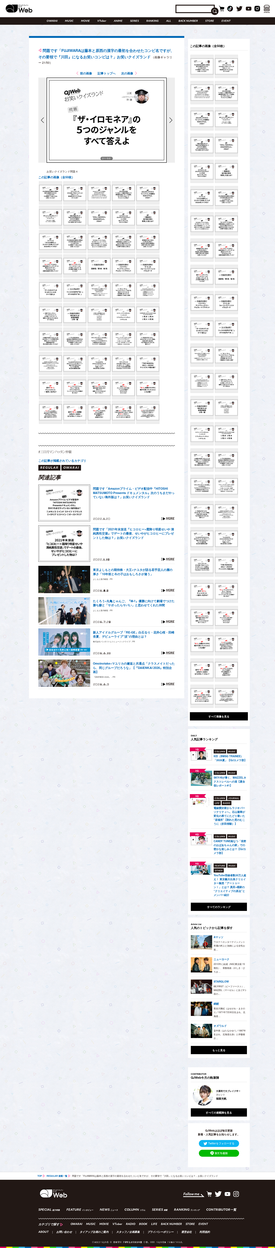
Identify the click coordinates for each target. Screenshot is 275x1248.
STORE (209, 21)
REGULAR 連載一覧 (57, 1176)
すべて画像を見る (218, 716)
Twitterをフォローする (221, 1143)
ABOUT (43, 1232)
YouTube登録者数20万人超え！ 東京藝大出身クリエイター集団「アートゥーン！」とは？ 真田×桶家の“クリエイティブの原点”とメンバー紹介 (230, 885)
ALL (168, 21)
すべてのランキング (219, 907)
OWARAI (52, 21)
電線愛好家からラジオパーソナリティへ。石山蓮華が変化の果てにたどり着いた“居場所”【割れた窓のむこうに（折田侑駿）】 (229, 815)
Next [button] (240, 1095)
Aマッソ (218, 937)
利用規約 (204, 1232)
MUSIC (69, 21)
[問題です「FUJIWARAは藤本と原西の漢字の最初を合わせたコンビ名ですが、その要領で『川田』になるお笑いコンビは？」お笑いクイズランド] (50, 193)
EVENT (225, 21)
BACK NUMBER (188, 21)
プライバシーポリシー (160, 1232)
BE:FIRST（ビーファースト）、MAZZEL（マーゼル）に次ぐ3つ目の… (230, 990)
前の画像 (86, 73)
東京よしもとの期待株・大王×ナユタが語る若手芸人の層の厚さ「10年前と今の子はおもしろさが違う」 (132, 572)
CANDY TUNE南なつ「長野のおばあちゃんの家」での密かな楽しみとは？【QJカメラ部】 (230, 847)
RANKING (152, 21)
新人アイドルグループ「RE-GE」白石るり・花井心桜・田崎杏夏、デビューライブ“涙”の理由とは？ (133, 634)
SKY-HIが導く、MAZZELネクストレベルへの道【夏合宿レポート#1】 (230, 781)
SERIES (134, 21)
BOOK (143, 1224)
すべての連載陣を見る (219, 1112)
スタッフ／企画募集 (128, 1232)
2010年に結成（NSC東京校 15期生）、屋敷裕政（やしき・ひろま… (229, 967)
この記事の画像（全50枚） (56, 177)
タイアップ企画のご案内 (94, 1232)
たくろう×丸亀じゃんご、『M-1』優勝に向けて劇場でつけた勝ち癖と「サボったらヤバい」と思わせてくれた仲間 (134, 603)
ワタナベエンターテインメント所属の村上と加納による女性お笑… (229, 945)
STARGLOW (221, 981)
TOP (39, 1176)
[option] (219, 1095)
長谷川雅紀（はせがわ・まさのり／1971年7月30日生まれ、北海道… (229, 1012)
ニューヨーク (221, 959)
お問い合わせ (64, 1232)
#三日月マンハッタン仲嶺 (54, 452)
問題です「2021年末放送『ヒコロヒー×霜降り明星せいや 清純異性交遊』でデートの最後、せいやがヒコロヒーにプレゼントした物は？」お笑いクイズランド (133, 533)
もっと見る (218, 1050)
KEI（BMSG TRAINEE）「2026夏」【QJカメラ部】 (230, 758)
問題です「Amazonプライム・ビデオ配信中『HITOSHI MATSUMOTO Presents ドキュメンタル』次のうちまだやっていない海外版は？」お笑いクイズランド (134, 492)
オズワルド (220, 1026)
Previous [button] (194, 1095)
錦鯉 (216, 1003)
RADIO (130, 1224)
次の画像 (127, 73)
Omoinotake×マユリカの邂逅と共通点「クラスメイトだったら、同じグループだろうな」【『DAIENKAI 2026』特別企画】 (134, 667)
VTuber (101, 21)
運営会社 (186, 1232)
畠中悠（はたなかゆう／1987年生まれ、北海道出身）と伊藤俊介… (230, 1034)
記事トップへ (107, 73)
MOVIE (85, 21)
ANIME (118, 21)
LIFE (154, 1224)
